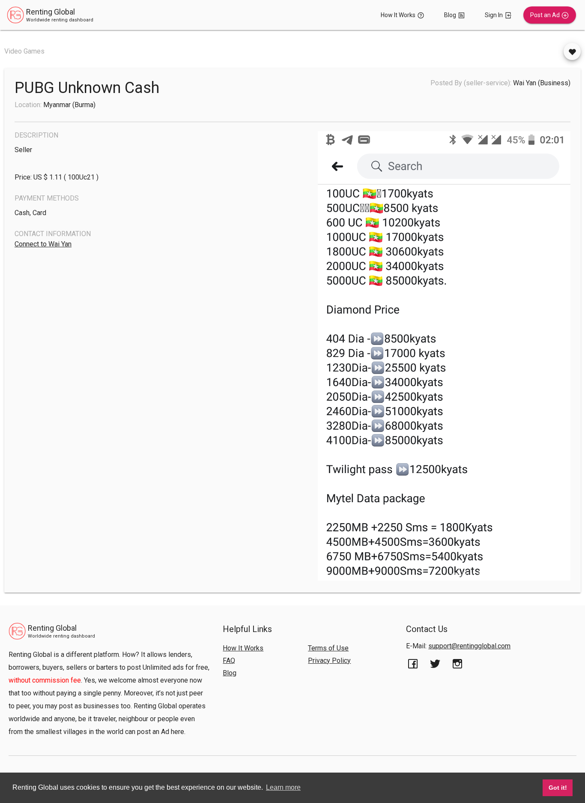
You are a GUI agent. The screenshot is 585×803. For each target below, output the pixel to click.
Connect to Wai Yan (43, 244)
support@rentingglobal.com (469, 646)
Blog (229, 673)
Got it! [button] (558, 787)
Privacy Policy (329, 660)
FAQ (229, 660)
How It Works (243, 648)
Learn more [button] (283, 787)
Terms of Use (328, 648)
